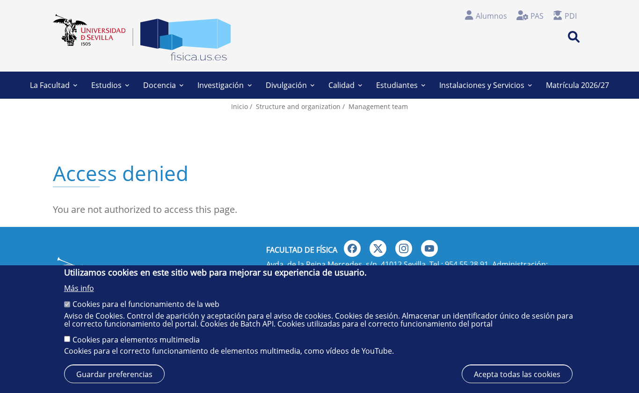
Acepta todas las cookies (517, 374)
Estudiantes (397, 85)
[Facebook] (352, 248)
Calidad (341, 85)
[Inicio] (185, 42)
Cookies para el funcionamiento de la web (146, 304)
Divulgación (286, 85)
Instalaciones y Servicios (481, 85)
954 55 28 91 (466, 264)
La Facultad (50, 85)
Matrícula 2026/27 (577, 85)
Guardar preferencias (114, 374)
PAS (537, 16)
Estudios (106, 85)
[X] (378, 248)
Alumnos (491, 16)
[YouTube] (429, 248)
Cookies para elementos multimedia (136, 340)
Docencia (159, 85)
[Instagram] (403, 248)
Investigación (220, 85)
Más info (79, 288)
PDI (571, 16)
